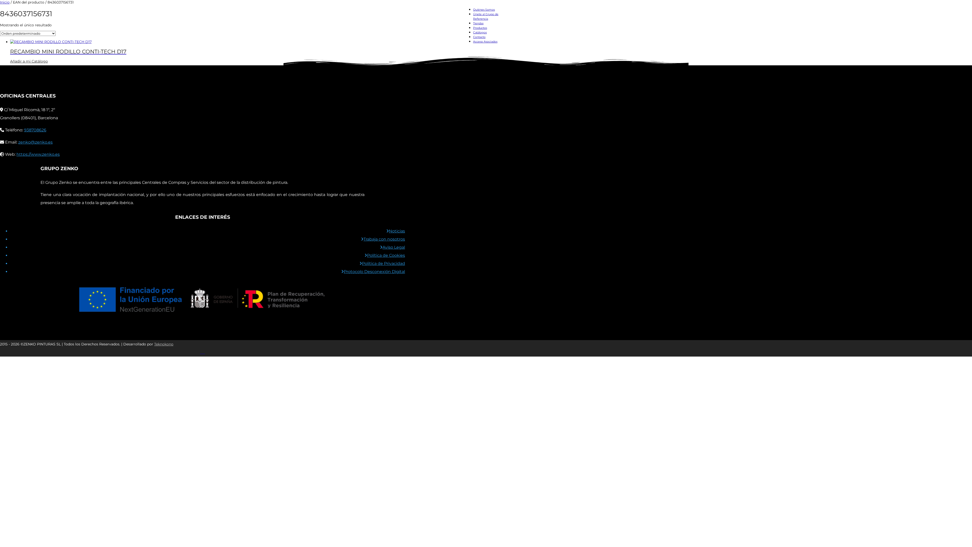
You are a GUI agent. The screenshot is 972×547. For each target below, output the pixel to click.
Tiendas (478, 23)
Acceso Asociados (485, 41)
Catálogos (480, 32)
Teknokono (163, 344)
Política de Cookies (386, 255)
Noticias (397, 231)
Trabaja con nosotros (384, 239)
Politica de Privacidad (383, 263)
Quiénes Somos (484, 9)
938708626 (35, 130)
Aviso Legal (393, 247)
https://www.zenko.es (38, 154)
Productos (480, 28)
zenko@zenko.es (35, 142)
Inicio (5, 2)
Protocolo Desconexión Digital (374, 271)
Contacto (479, 37)
